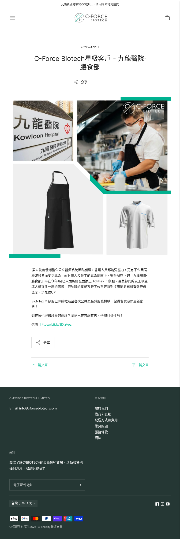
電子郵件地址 (22, 479)
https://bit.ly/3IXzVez (55, 324)
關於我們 (101, 408)
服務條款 (101, 432)
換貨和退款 (103, 414)
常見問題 (101, 426)
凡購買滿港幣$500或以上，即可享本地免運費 (90, 4)
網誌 (98, 438)
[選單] (12, 18)
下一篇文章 (140, 365)
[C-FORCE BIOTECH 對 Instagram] (162, 504)
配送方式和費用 (106, 420)
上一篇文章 (39, 365)
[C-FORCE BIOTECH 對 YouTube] (168, 504)
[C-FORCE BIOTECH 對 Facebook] (157, 504)
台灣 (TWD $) (21, 503)
